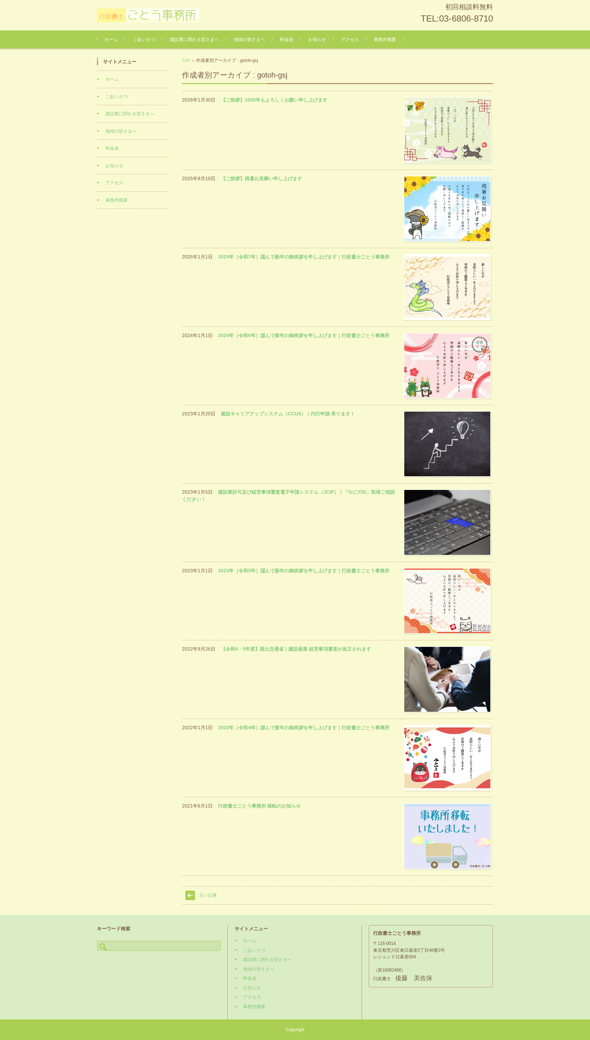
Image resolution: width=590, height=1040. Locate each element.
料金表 (286, 39)
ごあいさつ (144, 39)
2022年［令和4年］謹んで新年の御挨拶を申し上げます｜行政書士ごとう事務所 (304, 727)
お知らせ (317, 39)
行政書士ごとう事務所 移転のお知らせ (259, 806)
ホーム (111, 39)
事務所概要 (385, 39)
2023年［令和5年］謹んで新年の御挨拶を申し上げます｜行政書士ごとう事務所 (304, 570)
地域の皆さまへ (249, 39)
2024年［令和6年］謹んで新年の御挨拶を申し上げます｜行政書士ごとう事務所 (304, 335)
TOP (186, 60)
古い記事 (208, 895)
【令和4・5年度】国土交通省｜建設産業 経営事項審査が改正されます (296, 649)
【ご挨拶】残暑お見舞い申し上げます (261, 178)
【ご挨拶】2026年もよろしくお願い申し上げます (274, 100)
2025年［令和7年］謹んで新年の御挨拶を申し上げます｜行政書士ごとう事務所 (304, 256)
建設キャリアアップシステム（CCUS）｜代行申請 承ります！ (288, 413)
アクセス (350, 39)
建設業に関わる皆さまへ (194, 39)
